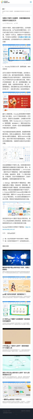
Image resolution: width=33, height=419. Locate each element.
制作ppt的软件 (11, 233)
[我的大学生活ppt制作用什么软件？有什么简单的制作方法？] (16, 363)
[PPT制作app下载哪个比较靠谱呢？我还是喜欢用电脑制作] (16, 309)
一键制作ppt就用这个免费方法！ (13, 399)
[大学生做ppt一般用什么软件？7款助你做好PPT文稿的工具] (16, 336)
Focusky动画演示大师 (16, 410)
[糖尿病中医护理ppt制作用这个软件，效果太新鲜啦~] (16, 258)
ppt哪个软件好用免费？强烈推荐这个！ (15, 294)
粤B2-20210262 (16, 412)
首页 (3, 9)
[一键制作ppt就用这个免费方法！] (16, 390)
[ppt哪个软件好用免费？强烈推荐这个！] (16, 284)
